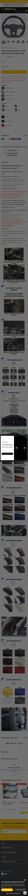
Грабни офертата (7, 453)
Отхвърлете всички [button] (20, 889)
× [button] (26, 880)
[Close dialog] (26, 437)
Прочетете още (8, 887)
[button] (14, 893)
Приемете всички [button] (7, 889)
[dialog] (14, 887)
